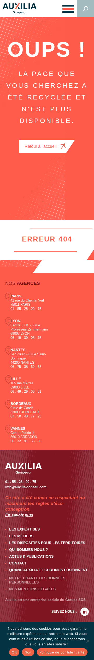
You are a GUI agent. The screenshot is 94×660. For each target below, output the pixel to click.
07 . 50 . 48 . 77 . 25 (25, 416)
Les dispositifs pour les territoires (47, 543)
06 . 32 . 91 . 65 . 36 (25, 441)
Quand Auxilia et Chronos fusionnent (48, 570)
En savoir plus (19, 515)
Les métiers (21, 536)
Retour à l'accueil (41, 146)
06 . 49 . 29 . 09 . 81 (25, 391)
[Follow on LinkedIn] (84, 612)
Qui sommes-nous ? (28, 549)
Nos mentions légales (32, 589)
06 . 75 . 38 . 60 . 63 (25, 367)
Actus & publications (31, 556)
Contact (18, 563)
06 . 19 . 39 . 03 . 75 (25, 338)
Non (28, 652)
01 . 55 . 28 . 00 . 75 (25, 309)
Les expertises (24, 529)
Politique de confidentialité (62, 652)
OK (14, 652)
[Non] (87, 641)
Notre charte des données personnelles (37, 580)
